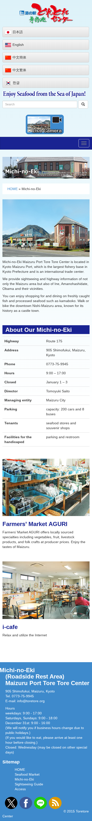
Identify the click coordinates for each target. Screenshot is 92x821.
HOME (12, 189)
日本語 (18, 32)
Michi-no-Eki (24, 779)
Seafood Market (27, 774)
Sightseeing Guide (29, 784)
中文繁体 (19, 70)
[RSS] (55, 803)
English (18, 45)
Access (20, 789)
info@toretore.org (31, 701)
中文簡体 (19, 57)
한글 (16, 83)
